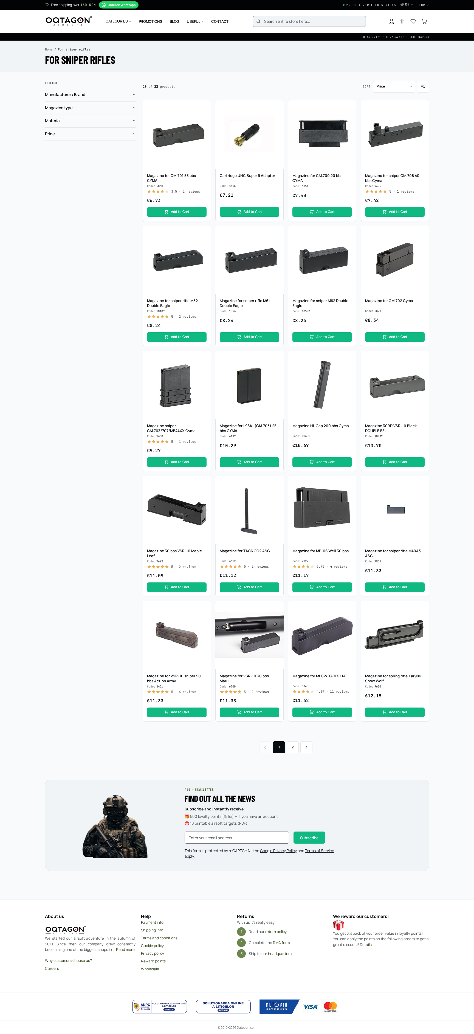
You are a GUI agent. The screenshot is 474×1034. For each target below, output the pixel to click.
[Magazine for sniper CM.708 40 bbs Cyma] (395, 134)
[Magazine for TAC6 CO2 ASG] (249, 510)
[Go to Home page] (68, 21)
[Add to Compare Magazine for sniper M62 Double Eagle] (349, 243)
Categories (117, 21)
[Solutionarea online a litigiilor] (223, 1006)
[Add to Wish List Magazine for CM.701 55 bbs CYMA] (203, 107)
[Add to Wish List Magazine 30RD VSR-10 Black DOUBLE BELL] (421, 357)
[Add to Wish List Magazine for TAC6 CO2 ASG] (276, 482)
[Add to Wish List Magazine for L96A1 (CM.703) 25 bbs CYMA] (276, 357)
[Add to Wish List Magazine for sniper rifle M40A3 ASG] (421, 482)
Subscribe (309, 837)
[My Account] (391, 21)
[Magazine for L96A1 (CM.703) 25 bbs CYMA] (249, 385)
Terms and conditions (159, 938)
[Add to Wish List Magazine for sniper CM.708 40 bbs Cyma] (421, 107)
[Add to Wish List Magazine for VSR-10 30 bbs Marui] (276, 608)
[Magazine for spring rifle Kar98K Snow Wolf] (395, 635)
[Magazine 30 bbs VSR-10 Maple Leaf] (177, 510)
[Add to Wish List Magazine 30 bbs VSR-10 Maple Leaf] (203, 482)
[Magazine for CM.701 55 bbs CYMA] (177, 134)
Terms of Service (319, 850)
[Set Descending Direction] (423, 87)
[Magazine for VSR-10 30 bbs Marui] (249, 635)
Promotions (150, 21)
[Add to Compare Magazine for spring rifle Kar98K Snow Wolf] (421, 618)
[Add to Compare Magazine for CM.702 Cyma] (421, 243)
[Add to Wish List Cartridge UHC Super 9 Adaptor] (276, 107)
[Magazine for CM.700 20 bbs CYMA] (322, 134)
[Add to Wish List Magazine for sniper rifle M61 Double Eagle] (276, 232)
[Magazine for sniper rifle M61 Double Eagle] (249, 260)
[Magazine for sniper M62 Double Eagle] (322, 260)
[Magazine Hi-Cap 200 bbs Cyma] (322, 385)
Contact (219, 21)
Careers (52, 968)
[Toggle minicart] (424, 21)
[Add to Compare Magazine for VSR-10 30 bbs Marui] (276, 618)
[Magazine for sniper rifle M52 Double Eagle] (177, 260)
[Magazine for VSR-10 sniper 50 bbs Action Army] (177, 635)
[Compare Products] (402, 21)
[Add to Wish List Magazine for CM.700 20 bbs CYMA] (349, 107)
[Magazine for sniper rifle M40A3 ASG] (395, 510)
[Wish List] (413, 21)
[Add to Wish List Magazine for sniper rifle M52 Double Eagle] (203, 232)
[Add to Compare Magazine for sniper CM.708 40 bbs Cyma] (421, 118)
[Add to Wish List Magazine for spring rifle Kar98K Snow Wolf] (421, 608)
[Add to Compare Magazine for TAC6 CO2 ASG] (276, 493)
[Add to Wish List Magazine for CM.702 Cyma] (421, 232)
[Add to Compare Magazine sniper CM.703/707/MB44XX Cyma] (203, 368)
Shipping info (152, 930)
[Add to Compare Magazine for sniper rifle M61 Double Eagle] (276, 243)
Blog (174, 21)
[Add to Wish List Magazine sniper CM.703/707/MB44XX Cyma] (203, 357)
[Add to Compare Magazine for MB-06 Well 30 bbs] (349, 493)
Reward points (153, 961)
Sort (367, 86)
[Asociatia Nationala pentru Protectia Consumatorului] (159, 1006)
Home (49, 49)
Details (366, 944)
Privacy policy (152, 953)
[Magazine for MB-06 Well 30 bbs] (322, 510)
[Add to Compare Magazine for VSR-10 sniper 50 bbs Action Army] (203, 618)
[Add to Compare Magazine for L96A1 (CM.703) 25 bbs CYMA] (276, 368)
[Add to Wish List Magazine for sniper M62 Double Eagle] (349, 232)
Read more (125, 949)
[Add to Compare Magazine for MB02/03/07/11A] (349, 618)
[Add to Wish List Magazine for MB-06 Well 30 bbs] (349, 482)
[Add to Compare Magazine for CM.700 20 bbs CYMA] (349, 118)
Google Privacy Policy (278, 850)
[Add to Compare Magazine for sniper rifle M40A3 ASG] (421, 493)
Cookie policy (152, 945)
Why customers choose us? (68, 960)
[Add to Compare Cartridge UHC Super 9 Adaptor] (276, 118)
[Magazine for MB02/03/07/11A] (322, 635)
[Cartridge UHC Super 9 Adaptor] (249, 134)
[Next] (306, 747)
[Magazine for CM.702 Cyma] (395, 260)
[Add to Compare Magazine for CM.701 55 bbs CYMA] (203, 118)
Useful (193, 21)
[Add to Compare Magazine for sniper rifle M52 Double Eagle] (203, 243)
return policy (276, 931)
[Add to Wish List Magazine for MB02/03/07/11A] (349, 608)
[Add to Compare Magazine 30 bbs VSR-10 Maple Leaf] (203, 493)
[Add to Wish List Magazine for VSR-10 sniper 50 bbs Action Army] (203, 608)
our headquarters (276, 953)
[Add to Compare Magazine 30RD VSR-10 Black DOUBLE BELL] (421, 368)
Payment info (152, 922)
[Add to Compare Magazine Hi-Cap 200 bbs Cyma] (349, 368)
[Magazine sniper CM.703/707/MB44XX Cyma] (177, 385)
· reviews (185, 191)
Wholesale (150, 969)
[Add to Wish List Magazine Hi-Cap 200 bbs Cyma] (349, 357)
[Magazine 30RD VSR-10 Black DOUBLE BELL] (395, 385)
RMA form (281, 942)
